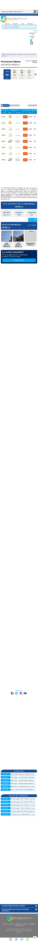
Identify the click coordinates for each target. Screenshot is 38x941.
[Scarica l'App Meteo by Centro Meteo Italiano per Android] (31, 40)
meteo (7, 24)
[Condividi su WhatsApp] (27, 939)
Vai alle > (32, 225)
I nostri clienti (11, 924)
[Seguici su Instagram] (20, 693)
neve (22, 24)
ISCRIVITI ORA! (19, 260)
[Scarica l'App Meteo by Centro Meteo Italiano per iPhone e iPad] (31, 43)
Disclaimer (25, 924)
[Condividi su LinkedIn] (21, 939)
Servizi (4, 924)
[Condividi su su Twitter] (16, 939)
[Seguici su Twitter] (16, 693)
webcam (15, 24)
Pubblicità (18, 924)
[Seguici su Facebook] (12, 693)
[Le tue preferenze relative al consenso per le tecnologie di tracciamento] (35, 938)
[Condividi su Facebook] (10, 939)
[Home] (13, 22)
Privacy (21, 925)
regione (30, 24)
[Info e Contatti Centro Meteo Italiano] (25, 693)
